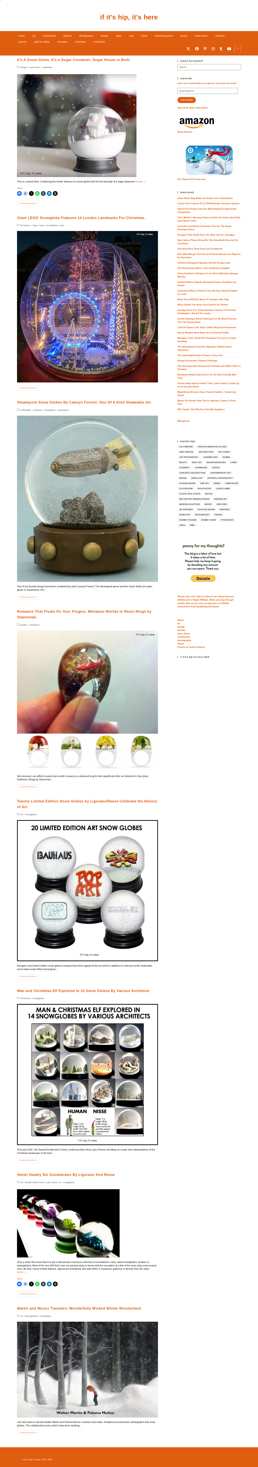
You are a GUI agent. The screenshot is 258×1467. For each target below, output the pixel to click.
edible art (197, 478)
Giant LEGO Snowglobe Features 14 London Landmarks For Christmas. (81, 218)
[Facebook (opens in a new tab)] (198, 48)
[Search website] (238, 49)
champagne (201, 468)
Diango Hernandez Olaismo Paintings (197, 360)
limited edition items (34, 1182)
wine (192, 525)
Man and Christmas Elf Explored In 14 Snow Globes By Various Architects (83, 991)
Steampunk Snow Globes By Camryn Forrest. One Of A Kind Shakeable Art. (84, 402)
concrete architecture (192, 473)
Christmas (25, 225)
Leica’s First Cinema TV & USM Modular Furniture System (208, 203)
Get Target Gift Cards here (191, 179)
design (23, 67)
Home (180, 620)
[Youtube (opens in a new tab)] (230, 48)
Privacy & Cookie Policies (191, 647)
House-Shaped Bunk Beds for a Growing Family (203, 332)
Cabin (233, 462)
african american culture (212, 447)
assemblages (210, 457)
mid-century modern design (194, 499)
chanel (216, 468)
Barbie (226, 457)
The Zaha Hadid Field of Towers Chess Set (200, 355)
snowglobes (52, 225)
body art (197, 462)
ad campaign (186, 447)
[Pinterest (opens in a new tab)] (206, 48)
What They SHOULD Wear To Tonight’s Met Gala (203, 299)
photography (31, 1316)
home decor (35, 67)
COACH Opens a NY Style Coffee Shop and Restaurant (206, 327)
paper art (184, 515)
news (41, 225)
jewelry (23, 625)
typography (227, 520)
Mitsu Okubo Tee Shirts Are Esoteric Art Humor (202, 304)
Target (195, 599)
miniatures (34, 625)
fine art (204, 483)
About (180, 643)
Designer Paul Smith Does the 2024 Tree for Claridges (206, 235)
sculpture (37, 410)
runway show (208, 520)
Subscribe (187, 100)
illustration (186, 489)
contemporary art (220, 473)
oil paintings (186, 509)
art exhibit (224, 452)
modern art (220, 499)
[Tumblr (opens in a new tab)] (222, 48)
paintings (225, 509)
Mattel (208, 494)
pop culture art (54, 1182)
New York (222, 504)
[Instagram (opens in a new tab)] (214, 48)
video (182, 525)
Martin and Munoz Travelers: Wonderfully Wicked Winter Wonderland (79, 1308)
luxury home (223, 489)
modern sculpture (189, 504)
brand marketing (216, 462)
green (217, 483)
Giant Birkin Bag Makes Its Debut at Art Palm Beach (205, 198)
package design (206, 509)
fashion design (187, 483)
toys (62, 225)
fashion (181, 630)
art (21, 814)
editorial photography (220, 478)
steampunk (63, 410)
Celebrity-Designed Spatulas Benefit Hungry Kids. (204, 262)
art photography (188, 457)
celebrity (184, 468)
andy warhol (186, 452)
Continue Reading (30, 204)
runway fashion (187, 520)
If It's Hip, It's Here (129, 17)
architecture (206, 452)
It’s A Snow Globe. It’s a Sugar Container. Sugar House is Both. (74, 60)
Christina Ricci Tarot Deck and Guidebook (199, 248)
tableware (47, 67)
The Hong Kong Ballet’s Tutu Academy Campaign (203, 268)
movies (208, 504)
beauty (183, 462)
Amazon (229, 596)
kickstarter (204, 489)
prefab (218, 515)
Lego (34, 225)
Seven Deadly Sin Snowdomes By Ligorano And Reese (66, 1175)
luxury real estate (189, 494)
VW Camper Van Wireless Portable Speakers (201, 409)
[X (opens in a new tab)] (189, 48)
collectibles (25, 410)
